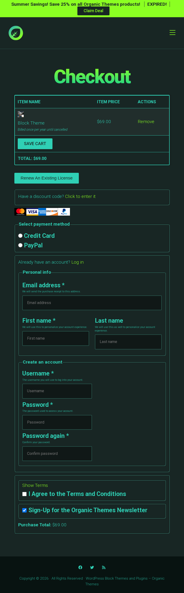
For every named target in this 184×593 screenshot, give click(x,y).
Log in (77, 262)
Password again (45, 436)
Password (37, 405)
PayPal (33, 245)
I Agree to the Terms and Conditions (77, 494)
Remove (146, 121)
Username (38, 373)
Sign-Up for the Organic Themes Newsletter (88, 510)
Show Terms (35, 485)
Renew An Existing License (47, 178)
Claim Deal (93, 10)
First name (39, 320)
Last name (109, 320)
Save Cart (35, 143)
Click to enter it (80, 196)
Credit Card (39, 236)
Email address (43, 285)
